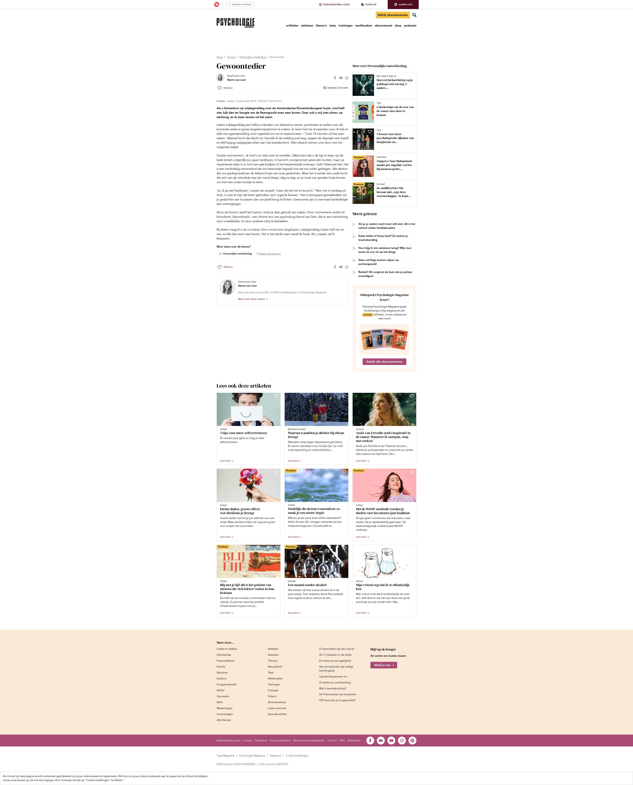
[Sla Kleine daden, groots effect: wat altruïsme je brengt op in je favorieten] (276, 472)
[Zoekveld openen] (414, 15)
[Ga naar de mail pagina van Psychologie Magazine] (381, 740)
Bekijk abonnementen (393, 15)
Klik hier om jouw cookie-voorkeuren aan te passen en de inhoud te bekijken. (163, 776)
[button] (403, 4)
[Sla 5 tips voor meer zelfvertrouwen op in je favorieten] (276, 396)
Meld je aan (382, 665)
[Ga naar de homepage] (236, 23)
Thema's (231, 57)
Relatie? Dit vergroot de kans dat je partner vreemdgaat (385, 274)
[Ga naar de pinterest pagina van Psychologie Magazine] (412, 740)
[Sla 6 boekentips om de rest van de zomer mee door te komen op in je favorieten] (370, 104)
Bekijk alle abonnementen (384, 362)
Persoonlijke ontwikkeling (253, 57)
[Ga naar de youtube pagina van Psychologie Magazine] (391, 740)
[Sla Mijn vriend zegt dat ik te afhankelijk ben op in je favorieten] (412, 548)
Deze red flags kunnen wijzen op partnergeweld (378, 262)
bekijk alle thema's (270, 253)
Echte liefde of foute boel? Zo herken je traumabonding (383, 237)
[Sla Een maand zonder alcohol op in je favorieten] (344, 548)
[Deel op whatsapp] (346, 78)
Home (220, 57)
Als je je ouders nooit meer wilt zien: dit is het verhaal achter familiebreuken (386, 225)
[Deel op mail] (341, 78)
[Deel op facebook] (335, 78)
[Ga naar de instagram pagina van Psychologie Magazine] (402, 740)
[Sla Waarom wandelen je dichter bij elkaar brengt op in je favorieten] (344, 396)
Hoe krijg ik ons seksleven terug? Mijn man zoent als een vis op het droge (384, 249)
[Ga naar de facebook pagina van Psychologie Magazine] (370, 740)
